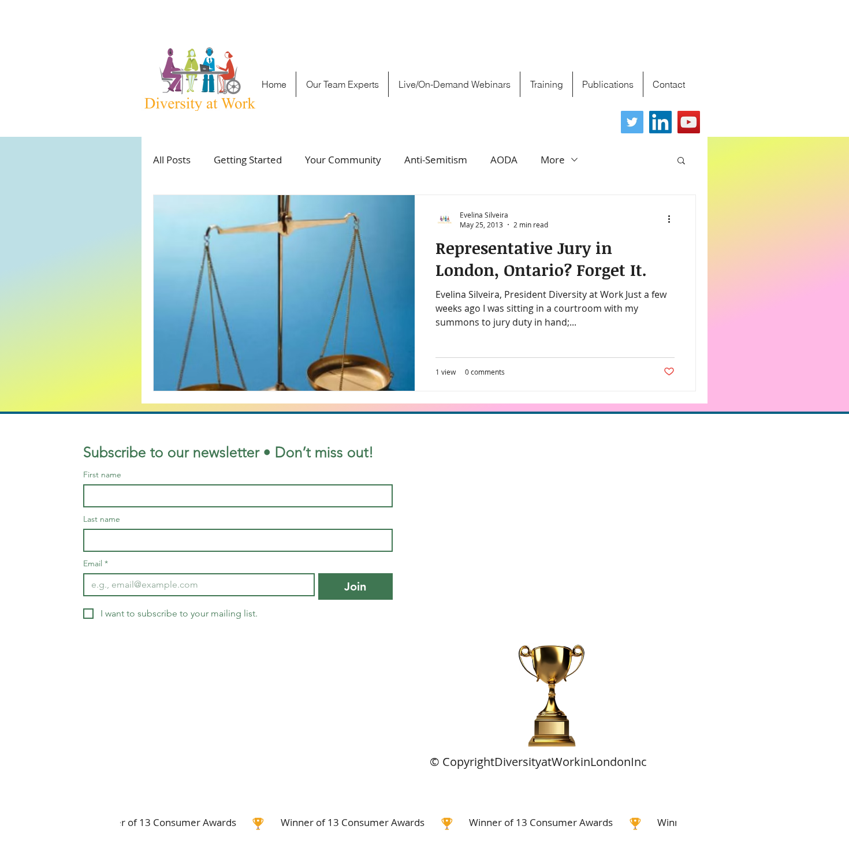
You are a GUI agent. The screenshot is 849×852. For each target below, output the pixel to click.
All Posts (172, 159)
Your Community (343, 159)
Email (95, 564)
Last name (101, 519)
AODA (503, 159)
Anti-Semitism (435, 159)
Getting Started (248, 159)
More (553, 159)
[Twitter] (632, 122)
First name (102, 475)
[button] (681, 161)
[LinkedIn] (660, 122)
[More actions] (673, 219)
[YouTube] (688, 122)
